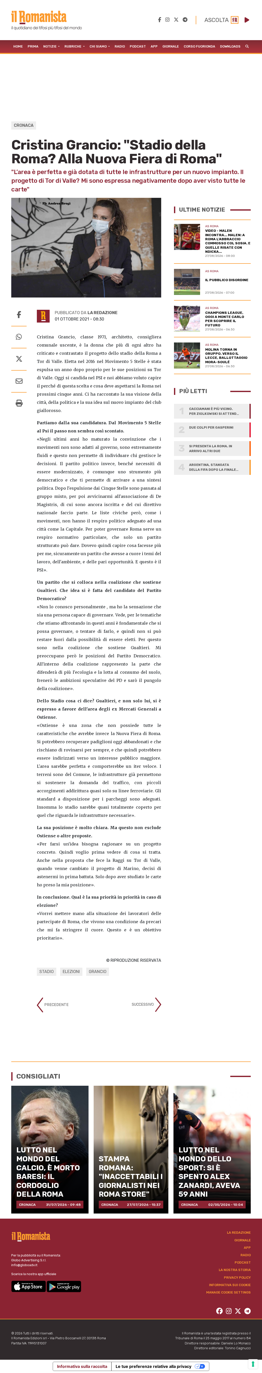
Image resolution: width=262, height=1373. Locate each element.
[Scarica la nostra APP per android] (64, 1286)
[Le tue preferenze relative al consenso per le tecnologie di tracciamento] (253, 1364)
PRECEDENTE (56, 1005)
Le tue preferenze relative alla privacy (153, 1366)
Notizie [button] (50, 46)
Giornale (170, 46)
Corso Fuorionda (199, 46)
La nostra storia (235, 1270)
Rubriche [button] (73, 46)
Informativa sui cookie (230, 1285)
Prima (33, 46)
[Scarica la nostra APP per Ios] (29, 1286)
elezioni (71, 971)
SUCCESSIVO (143, 1004)
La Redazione (239, 1232)
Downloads (230, 46)
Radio (120, 46)
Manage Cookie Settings (228, 1292)
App (154, 46)
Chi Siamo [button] (98, 46)
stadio (46, 971)
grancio (97, 971)
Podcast (138, 46)
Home (18, 46)
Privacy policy (237, 1277)
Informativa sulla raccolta (82, 1366)
